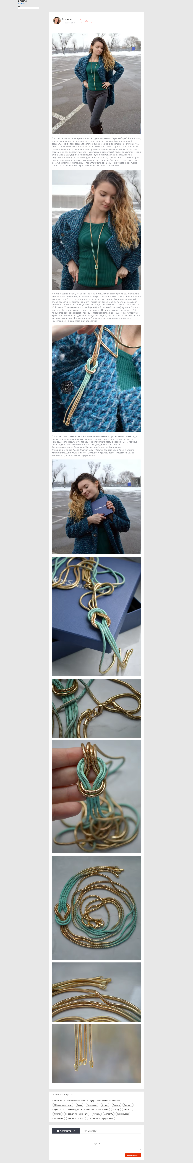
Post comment (133, 1155)
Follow (86, 21)
